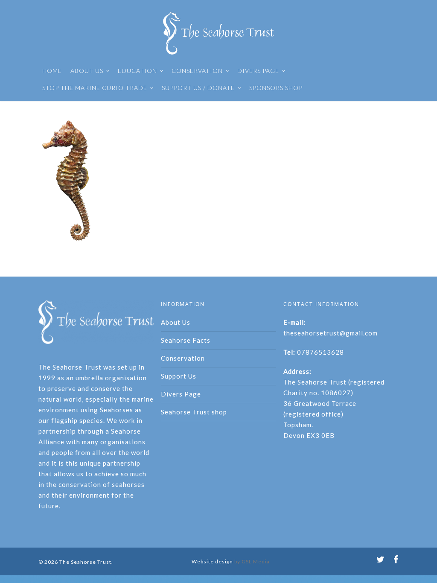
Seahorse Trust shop (194, 412)
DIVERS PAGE (258, 70)
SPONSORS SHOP (276, 87)
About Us (175, 322)
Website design (212, 561)
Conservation (183, 358)
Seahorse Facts (185, 340)
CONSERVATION (197, 70)
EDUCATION (137, 70)
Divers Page (181, 394)
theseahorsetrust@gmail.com (330, 333)
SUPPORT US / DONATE (198, 87)
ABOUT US (86, 70)
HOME (52, 70)
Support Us (178, 376)
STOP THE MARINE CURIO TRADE (94, 87)
